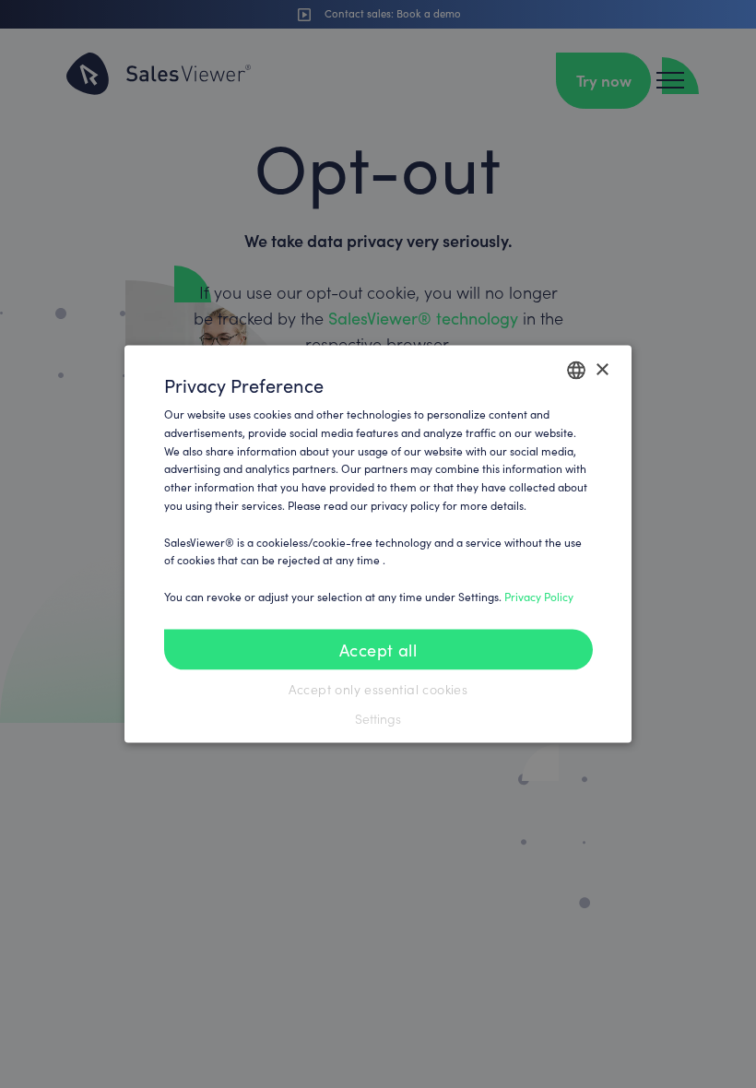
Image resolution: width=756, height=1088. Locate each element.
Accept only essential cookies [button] (378, 688)
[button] (378, 718)
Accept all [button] (378, 649)
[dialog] (378, 544)
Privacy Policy (538, 596)
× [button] (601, 369)
